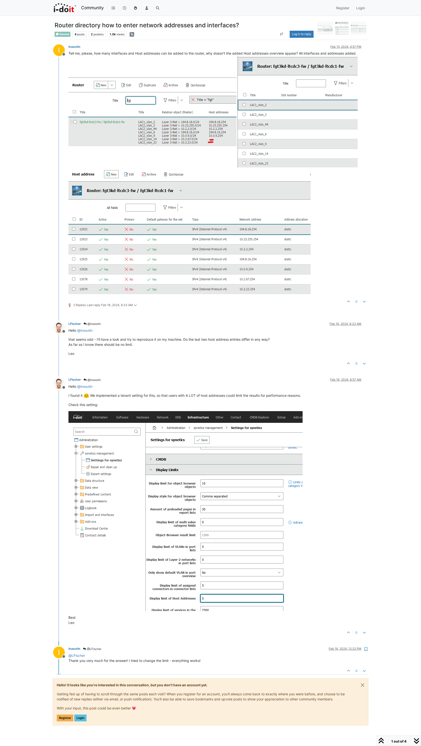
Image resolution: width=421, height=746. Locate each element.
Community (92, 7)
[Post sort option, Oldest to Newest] (281, 34)
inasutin (74, 46)
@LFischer (93, 649)
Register (65, 718)
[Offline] (60, 327)
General (64, 34)
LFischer (74, 324)
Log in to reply (301, 34)
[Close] (362, 685)
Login (80, 718)
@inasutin (94, 324)
